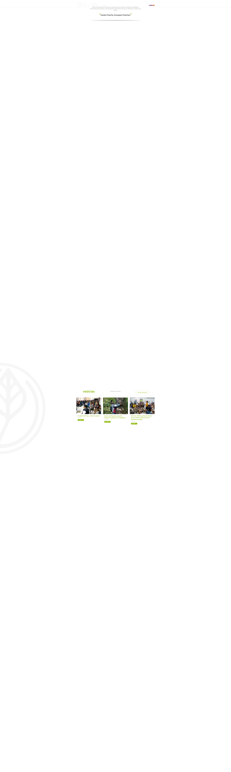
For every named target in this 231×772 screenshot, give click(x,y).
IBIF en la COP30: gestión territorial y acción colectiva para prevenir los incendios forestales (141, 417)
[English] (151, 5)
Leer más (106, 421)
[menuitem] (104, 5)
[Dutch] (149, 5)
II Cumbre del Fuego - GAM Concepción (89, 416)
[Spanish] (154, 5)
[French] (152, 5)
